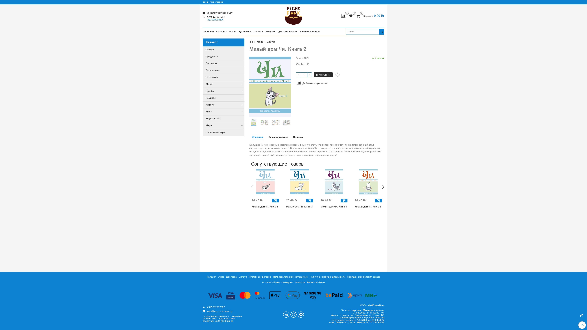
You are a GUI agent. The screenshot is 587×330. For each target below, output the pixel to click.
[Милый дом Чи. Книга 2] (270, 86)
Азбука (271, 42)
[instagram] (293, 315)
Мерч (209, 125)
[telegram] (301, 315)
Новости (300, 282)
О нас (232, 31)
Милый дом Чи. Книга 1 (265, 207)
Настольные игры (215, 132)
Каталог (221, 31)
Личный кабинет (310, 31)
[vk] (286, 315)
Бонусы (270, 31)
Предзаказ (212, 56)
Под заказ (211, 63)
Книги (209, 112)
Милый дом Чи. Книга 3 (299, 207)
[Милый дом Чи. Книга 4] (334, 182)
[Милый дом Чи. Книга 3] (299, 182)
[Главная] (251, 42)
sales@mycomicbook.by (219, 13)
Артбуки (210, 105)
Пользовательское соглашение (290, 277)
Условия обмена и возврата (277, 282)
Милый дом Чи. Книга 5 (368, 207)
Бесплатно (212, 77)
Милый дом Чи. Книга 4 (334, 207)
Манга (260, 42)
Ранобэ (210, 91)
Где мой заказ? (287, 31)
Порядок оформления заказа (363, 277)
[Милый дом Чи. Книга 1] (265, 182)
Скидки (210, 49)
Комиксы (211, 98)
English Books (213, 118)
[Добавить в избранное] (337, 75)
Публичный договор (260, 277)
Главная (209, 31)
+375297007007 (215, 17)
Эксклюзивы (213, 70)
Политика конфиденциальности (327, 277)
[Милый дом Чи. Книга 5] (368, 182)
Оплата (258, 31)
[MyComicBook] (293, 15)
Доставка (245, 31)
